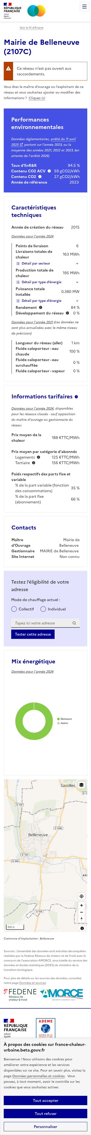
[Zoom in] (81, 905)
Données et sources (32, 983)
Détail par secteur (36, 263)
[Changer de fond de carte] (81, 785)
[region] (45, 855)
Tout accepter (45, 1100)
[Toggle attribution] (82, 928)
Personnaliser (45, 1126)
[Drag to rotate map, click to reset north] (81, 919)
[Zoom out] (81, 912)
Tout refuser (45, 1113)
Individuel (57, 609)
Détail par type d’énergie (41, 282)
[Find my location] (81, 896)
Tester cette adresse (33, 634)
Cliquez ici (37, 98)
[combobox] (45, 623)
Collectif (26, 609)
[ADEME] (45, 1030)
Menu (84, 6)
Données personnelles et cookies (38, 1076)
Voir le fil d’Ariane (31, 28)
